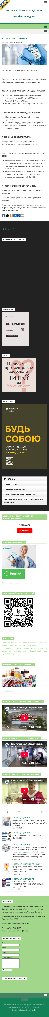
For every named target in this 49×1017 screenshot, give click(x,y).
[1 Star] (2, 42)
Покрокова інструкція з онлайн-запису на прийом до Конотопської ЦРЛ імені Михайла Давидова (29, 823)
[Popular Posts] (18, 811)
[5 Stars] (8, 42)
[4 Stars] (6, 42)
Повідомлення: (8, 957)
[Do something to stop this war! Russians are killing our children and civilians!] (5, 5)
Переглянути (7, 691)
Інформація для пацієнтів (23, 818)
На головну (9, 479)
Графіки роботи (11, 484)
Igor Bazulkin (32, 1010)
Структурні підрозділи (14, 489)
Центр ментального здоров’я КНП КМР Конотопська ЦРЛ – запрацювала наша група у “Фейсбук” (27, 869)
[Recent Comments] (30, 811)
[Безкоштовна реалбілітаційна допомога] (6, 836)
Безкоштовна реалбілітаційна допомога (27, 835)
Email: (5, 948)
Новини (39, 864)
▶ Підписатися (24, 531)
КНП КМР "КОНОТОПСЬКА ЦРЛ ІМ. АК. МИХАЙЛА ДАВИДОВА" (24, 14)
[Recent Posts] (7, 811)
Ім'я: (4, 943)
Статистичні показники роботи (19, 495)
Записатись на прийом (10, 583)
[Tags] (41, 811)
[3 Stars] (5, 42)
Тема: (4, 953)
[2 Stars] (3, 42)
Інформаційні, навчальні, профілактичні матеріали (23, 501)
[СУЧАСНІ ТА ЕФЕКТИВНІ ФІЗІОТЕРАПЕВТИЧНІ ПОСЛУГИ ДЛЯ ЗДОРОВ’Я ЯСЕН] (6, 882)
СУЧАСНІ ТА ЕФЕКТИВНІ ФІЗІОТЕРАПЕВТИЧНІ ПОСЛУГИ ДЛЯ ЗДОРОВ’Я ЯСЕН (27, 884)
